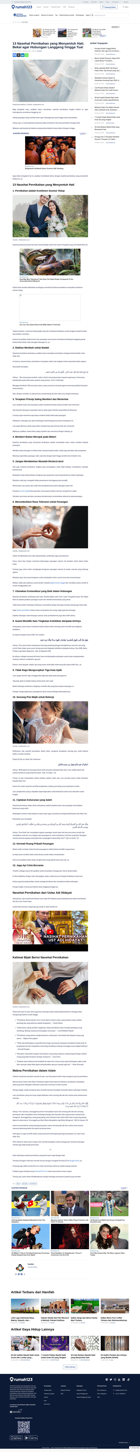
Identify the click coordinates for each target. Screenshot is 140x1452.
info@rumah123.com (121, 1390)
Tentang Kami (48, 1390)
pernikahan (33, 1183)
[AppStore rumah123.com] (16, 1437)
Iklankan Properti (65, 1390)
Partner (46, 1397)
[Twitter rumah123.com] (111, 1379)
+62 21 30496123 (120, 1393)
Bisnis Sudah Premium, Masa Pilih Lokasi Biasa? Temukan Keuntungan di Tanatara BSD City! (107, 59)
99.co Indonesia (101, 1390)
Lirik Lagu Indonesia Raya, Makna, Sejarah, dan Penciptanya (22, 1319)
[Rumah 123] (22, 7)
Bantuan (126, 2)
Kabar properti (34, 15)
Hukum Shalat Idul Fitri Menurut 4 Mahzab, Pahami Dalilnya (55, 1319)
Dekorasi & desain (47, 15)
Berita (107, 2)
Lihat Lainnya (70, 1367)
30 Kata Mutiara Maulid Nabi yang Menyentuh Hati (107, 128)
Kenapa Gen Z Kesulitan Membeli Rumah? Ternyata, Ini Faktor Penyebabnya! (107, 138)
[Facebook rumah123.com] (107, 1379)
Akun (126, 7)
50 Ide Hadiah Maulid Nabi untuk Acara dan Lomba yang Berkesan (107, 99)
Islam (18, 1183)
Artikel (19, 22)
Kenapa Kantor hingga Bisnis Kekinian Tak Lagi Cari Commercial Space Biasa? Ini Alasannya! (107, 50)
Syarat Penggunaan (82, 1393)
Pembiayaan (80, 15)
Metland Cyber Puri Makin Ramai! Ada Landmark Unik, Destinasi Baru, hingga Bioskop (107, 109)
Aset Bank (94, 2)
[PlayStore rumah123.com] (31, 1438)
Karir (45, 1400)
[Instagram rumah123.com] (115, 1379)
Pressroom (47, 1404)
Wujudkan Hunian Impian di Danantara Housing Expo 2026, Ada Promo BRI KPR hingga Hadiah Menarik (108, 79)
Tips (56, 15)
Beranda (15, 22)
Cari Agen (85, 2)
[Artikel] (20, 15)
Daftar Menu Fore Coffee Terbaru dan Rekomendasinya (114, 1319)
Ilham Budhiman (110, 54)
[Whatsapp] (26, 55)
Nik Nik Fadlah (110, 123)
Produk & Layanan (49, 1393)
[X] (18, 55)
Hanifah (39, 51)
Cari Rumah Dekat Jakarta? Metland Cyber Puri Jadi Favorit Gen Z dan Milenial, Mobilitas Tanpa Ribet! (108, 89)
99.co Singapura (101, 1393)
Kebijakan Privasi (81, 1390)
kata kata (24, 1183)
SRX (98, 1397)
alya (112, 1360)
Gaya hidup (90, 15)
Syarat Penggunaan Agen (84, 1397)
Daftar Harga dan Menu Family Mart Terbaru (84, 1319)
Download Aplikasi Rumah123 (22, 2)
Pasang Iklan (110, 7)
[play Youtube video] (50, 932)
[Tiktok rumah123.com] (128, 1379)
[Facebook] (14, 55)
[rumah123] (21, 1379)
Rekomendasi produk (67, 15)
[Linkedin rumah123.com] (123, 1379)
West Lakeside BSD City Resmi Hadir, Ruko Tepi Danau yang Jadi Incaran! (107, 69)
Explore (101, 2)
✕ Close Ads (134, 1448)
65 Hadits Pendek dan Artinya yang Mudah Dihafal (114, 1356)
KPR (62, 1393)
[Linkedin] (22, 55)
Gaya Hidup (25, 22)
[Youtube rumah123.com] (119, 1379)
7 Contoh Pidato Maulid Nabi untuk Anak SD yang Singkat (107, 118)
